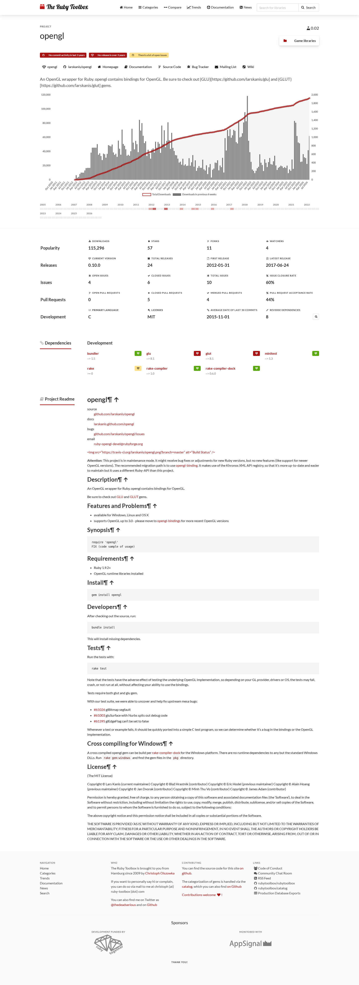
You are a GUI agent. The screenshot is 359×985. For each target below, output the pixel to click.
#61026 (99, 709)
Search (44, 893)
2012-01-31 (218, 265)
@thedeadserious (123, 905)
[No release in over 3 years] (197, 354)
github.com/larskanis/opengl (114, 414)
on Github (234, 886)
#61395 (99, 721)
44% (270, 299)
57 (150, 247)
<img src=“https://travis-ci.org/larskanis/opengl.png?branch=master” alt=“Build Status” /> (151, 452)
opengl (52, 36)
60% (270, 282)
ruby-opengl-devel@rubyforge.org (118, 444)
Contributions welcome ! (202, 895)
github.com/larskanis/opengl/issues (119, 434)
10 (209, 282)
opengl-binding (187, 465)
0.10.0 (94, 265)
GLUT (134, 497)
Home (44, 868)
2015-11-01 (218, 316)
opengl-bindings (169, 521)
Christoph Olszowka (160, 873)
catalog (187, 886)
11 (209, 247)
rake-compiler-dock (166, 753)
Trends (45, 878)
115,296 (96, 247)
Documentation (51, 883)
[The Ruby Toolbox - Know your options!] (64, 7)
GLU (120, 497)
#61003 (99, 715)
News (44, 888)
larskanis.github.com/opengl (114, 424)
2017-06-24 (277, 265)
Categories (47, 873)
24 (150, 265)
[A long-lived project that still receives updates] (138, 354)
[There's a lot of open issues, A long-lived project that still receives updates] (138, 369)
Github (152, 905)
